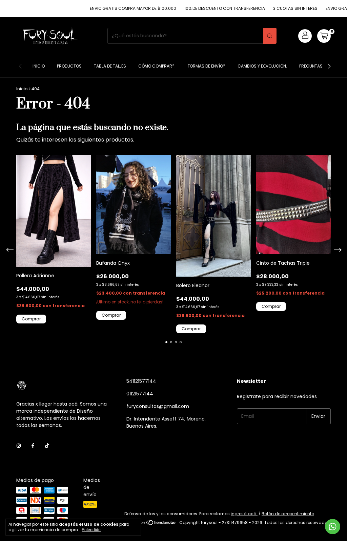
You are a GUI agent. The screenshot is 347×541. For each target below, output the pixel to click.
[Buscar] (270, 36)
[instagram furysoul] (18, 446)
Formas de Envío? (206, 66)
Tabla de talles (110, 66)
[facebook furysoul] (32, 446)
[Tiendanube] (150, 524)
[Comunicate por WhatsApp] (332, 526)
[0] (324, 36)
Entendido (91, 529)
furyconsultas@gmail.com (157, 406)
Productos (69, 66)
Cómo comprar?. (157, 66)
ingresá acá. (244, 514)
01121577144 (139, 393)
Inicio (39, 66)
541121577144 (141, 381)
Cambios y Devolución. (262, 66)
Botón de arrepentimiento (288, 514)
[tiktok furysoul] (47, 446)
